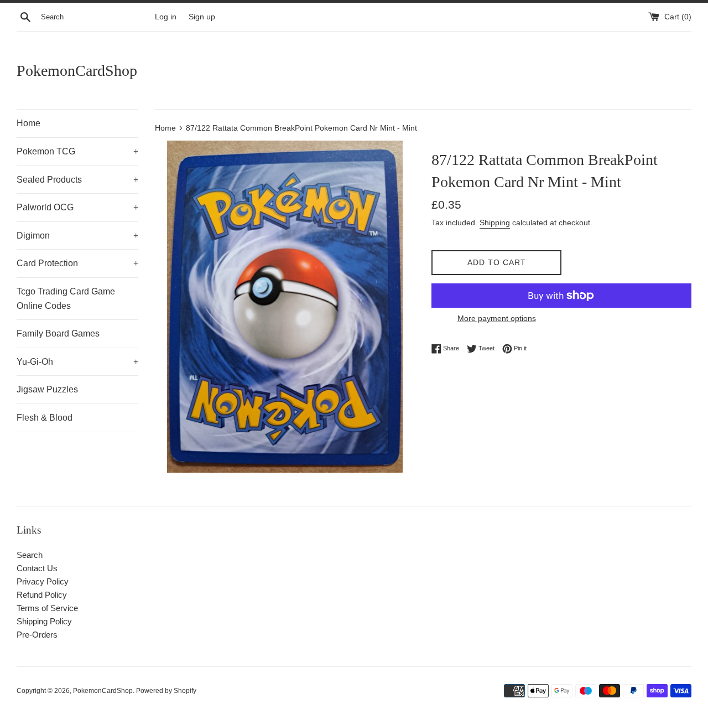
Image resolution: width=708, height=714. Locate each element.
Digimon (77, 235)
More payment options (496, 318)
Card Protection (77, 263)
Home (28, 123)
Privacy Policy (43, 581)
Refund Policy (42, 594)
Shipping (495, 222)
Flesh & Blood (44, 417)
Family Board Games (58, 333)
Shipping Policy (44, 621)
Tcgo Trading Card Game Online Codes (66, 299)
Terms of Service (47, 608)
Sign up (202, 17)
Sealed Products (77, 179)
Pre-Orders (37, 634)
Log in (165, 17)
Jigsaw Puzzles (47, 389)
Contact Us (37, 568)
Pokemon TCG (77, 151)
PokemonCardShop (77, 70)
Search (30, 555)
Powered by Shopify (166, 691)
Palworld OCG (77, 207)
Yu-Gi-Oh (77, 361)
